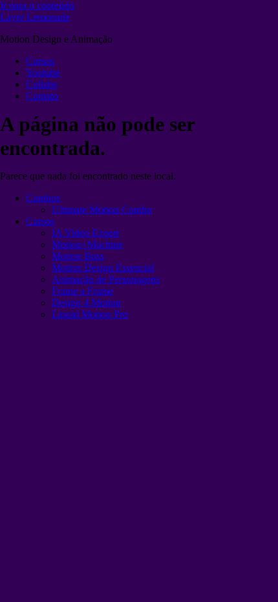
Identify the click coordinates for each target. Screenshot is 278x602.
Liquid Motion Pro (90, 314)
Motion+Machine (87, 244)
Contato (42, 95)
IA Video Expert (85, 232)
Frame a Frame (82, 290)
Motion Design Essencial (103, 267)
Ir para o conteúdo (37, 5)
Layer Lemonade (35, 17)
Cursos (40, 61)
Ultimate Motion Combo (102, 209)
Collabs (41, 84)
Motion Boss (78, 256)
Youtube (43, 72)
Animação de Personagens (106, 279)
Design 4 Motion (86, 302)
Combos (43, 197)
